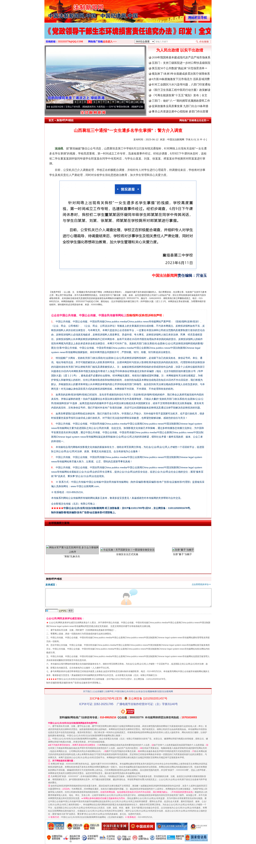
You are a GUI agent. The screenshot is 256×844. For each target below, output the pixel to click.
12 (127, 102)
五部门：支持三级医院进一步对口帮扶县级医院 (181, 62)
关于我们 (87, 691)
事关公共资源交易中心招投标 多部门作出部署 (180, 111)
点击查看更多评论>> (201, 584)
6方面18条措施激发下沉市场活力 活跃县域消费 (181, 79)
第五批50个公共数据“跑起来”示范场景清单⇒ (179, 68)
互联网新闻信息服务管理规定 (99, 630)
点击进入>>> (110, 41)
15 (141, 102)
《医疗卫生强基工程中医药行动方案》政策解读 (181, 89)
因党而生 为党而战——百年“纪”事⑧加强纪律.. (81, 106)
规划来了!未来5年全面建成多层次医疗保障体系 (181, 73)
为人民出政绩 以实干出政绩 (179, 50)
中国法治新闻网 (175, 139)
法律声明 (109, 691)
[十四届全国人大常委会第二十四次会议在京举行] (128, 34)
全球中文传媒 (73, 10)
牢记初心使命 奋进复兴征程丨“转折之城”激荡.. (130, 106)
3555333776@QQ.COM (70, 41)
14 (136, 102)
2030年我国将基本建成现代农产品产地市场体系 (181, 57)
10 (118, 102)
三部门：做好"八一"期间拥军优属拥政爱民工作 (181, 100)
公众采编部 (98, 691)
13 (132, 102)
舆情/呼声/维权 (65, 120)
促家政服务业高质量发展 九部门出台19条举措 (180, 106)
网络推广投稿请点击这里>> (194, 120)
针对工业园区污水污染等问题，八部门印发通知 (181, 84)
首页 (51, 120)
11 (122, 102)
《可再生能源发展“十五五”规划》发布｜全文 (179, 95)
